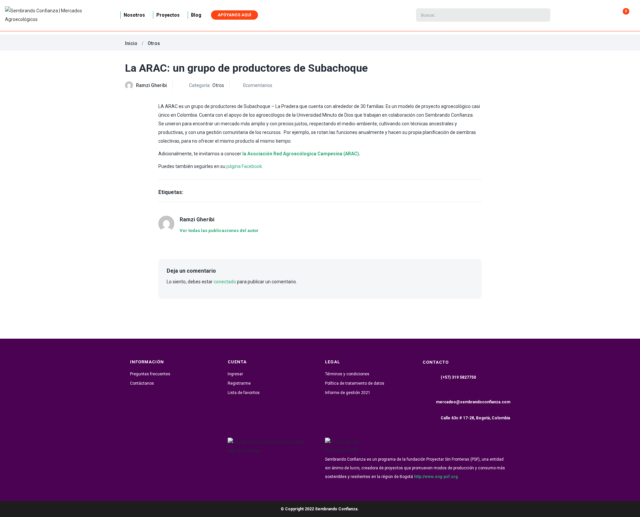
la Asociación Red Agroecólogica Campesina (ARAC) (300, 153)
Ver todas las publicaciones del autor (219, 230)
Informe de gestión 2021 (347, 392)
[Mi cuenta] (578, 15)
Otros (154, 43)
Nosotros (134, 15)
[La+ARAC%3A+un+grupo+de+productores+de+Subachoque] (480, 85)
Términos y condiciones (347, 374)
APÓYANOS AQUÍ (234, 15)
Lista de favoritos (244, 392)
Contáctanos (142, 383)
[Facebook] (236, 466)
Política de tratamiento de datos (354, 383)
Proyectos (168, 15)
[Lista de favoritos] (587, 15)
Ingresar (235, 374)
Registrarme (239, 383)
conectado (225, 281)
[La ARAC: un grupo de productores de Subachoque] (464, 85)
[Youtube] (302, 466)
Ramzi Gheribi (151, 85)
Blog (196, 15)
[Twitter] (280, 466)
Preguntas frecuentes (150, 374)
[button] (623, 15)
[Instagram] (258, 466)
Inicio (131, 43)
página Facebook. (244, 166)
